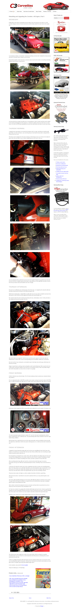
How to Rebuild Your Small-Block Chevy (17, 579)
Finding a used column (60, 162)
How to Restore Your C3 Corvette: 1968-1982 (18, 582)
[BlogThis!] (15, 592)
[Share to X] (16, 592)
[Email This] (14, 592)
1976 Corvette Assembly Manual (16, 586)
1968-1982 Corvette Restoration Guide (17, 583)
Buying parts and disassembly (62, 165)
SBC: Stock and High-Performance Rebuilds (18, 578)
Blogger (41, 606)
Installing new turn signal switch (62, 171)
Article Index (19, 11)
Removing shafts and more (61, 167)
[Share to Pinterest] (18, 592)
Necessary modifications (61, 163)
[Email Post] (12, 592)
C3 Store (54, 11)
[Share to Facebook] (17, 592)
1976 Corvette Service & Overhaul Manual (17, 585)
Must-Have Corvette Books (29, 11)
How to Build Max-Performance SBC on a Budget (19, 575)
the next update (25, 565)
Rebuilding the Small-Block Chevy (16, 581)
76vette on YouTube (47, 11)
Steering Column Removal (61, 178)
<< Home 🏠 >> (12, 11)
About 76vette (38, 11)
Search (67, 18)
